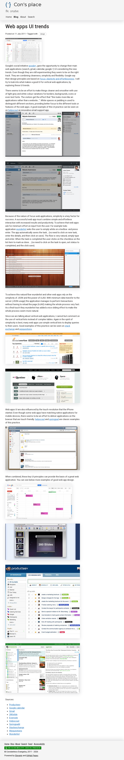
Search (31, 17)
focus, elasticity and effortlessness (57, 79)
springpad (54, 419)
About (23, 17)
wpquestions (25, 329)
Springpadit (14, 724)
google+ (32, 65)
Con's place (27, 4)
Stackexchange (16, 727)
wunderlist (21, 229)
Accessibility (39, 744)
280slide (13, 714)
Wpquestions (15, 731)
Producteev (14, 704)
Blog (16, 17)
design (42, 34)
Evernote (13, 717)
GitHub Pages (32, 755)
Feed (30, 744)
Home (9, 17)
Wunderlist (14, 734)
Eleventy (18, 755)
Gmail (12, 711)
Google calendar (17, 708)
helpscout (13, 110)
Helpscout (14, 721)
